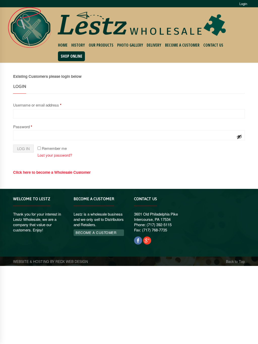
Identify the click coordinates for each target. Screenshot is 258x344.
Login (243, 3)
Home (63, 45)
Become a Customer (182, 45)
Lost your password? (55, 155)
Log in (23, 148)
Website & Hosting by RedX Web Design (50, 261)
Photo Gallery (130, 45)
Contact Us (213, 45)
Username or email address (37, 105)
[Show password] (239, 137)
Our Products (101, 45)
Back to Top (235, 261)
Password (22, 126)
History (78, 45)
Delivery (154, 45)
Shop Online (71, 56)
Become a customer (96, 232)
